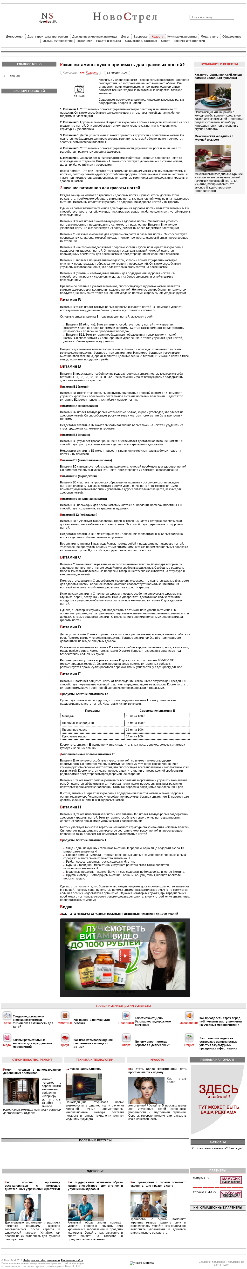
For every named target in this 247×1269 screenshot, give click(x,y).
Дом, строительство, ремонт (47, 36)
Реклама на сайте (72, 1260)
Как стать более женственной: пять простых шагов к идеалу (157, 1070)
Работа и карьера (108, 41)
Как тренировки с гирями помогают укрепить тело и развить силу (158, 1184)
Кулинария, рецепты (182, 36)
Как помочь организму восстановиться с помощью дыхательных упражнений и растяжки (32, 1186)
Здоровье (141, 36)
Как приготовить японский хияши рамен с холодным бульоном (218, 76)
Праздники (84, 41)
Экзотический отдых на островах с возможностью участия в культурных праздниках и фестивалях (218, 1043)
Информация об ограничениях (41, 1260)
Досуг (125, 36)
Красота (157, 36)
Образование (231, 36)
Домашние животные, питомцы (94, 36)
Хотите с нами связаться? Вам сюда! (217, 1148)
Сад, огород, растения (141, 41)
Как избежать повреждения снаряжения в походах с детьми (93, 1043)
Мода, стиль (209, 36)
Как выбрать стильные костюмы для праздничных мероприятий (32, 1043)
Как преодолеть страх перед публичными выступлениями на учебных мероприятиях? (220, 1021)
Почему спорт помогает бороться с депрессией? (152, 1043)
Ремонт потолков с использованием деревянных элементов (32, 1071)
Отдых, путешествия (58, 41)
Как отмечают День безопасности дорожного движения (153, 1021)
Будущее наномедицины (83, 1069)
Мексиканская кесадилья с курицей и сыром (214, 138)
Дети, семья (14, 36)
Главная (14, 76)
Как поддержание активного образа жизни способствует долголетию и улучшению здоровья (95, 1186)
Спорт (165, 41)
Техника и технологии (189, 41)
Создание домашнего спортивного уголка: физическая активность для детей (33, 1021)
